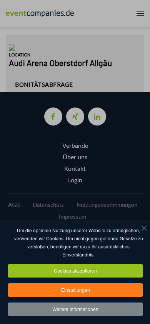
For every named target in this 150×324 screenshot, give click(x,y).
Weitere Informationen (75, 309)
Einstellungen (75, 289)
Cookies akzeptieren (75, 270)
